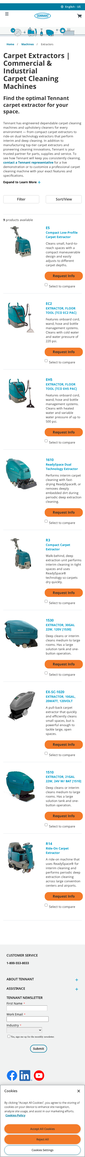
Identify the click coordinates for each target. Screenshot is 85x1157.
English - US (73, 7)
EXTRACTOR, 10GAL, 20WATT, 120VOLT (61, 696)
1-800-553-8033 (18, 963)
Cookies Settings (42, 1150)
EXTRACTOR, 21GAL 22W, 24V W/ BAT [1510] (63, 776)
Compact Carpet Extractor (58, 544)
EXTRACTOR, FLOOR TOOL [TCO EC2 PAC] (61, 308)
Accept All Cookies (42, 1129)
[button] (22, 182)
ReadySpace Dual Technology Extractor (62, 464)
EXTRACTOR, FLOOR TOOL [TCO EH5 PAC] (61, 384)
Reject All (42, 1139)
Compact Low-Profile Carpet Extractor (62, 232)
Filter (21, 199)
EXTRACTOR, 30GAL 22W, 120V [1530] (60, 624)
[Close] (78, 1091)
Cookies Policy (15, 1115)
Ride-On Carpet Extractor (57, 848)
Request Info (64, 275)
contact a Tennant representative (28, 162)
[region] (42, 1121)
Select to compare (62, 286)
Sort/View (64, 199)
